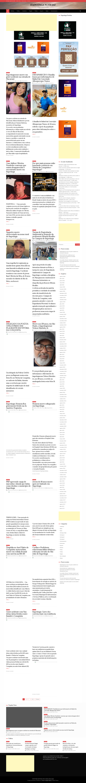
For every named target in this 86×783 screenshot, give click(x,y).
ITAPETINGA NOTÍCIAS (43, 5)
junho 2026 (62, 280)
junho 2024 (62, 331)
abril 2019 (62, 462)
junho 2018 (62, 483)
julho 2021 (62, 405)
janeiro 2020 (62, 443)
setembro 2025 (63, 299)
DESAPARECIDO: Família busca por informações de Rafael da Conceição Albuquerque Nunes (43, 78)
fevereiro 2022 (63, 390)
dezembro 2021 (63, 394)
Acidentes (24, 11)
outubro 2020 (63, 424)
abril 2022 (62, 386)
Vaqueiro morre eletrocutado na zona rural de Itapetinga (17, 234)
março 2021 (62, 413)
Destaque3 (62, 539)
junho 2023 (62, 356)
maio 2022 (62, 384)
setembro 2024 (63, 325)
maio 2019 (62, 459)
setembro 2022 (63, 375)
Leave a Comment (10, 155)
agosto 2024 (62, 327)
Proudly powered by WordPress (34, 780)
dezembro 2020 (63, 419)
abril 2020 (62, 436)
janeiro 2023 (62, 367)
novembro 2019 (63, 447)
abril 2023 (62, 360)
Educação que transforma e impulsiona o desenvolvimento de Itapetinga (14, 745)
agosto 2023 (62, 352)
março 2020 (62, 438)
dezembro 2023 (63, 343)
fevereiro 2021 (63, 415)
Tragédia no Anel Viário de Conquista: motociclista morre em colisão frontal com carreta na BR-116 (17, 550)
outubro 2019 (63, 449)
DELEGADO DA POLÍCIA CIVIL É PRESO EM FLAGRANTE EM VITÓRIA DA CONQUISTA (17, 327)
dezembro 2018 (63, 470)
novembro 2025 (63, 295)
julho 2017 (62, 506)
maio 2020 (62, 434)
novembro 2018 (63, 472)
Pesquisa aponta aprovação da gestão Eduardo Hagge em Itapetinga (52, 745)
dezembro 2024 (63, 318)
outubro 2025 (63, 297)
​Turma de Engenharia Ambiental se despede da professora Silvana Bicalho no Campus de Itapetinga (43, 235)
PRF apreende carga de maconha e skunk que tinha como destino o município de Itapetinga (18, 485)
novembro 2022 (63, 371)
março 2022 (62, 388)
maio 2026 (62, 282)
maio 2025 (62, 308)
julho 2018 (62, 481)
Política (18, 11)
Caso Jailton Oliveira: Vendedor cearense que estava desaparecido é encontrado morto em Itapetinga (16, 167)
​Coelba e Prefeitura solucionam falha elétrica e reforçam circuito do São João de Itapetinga (43, 550)
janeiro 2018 (62, 493)
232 (33, 699)
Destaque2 (62, 537)
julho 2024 (62, 329)
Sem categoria (63, 556)
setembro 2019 (63, 451)
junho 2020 (62, 432)
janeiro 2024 (62, 341)
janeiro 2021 (62, 417)
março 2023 (62, 362)
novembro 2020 (63, 422)
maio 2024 (62, 333)
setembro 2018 (63, 476)
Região (30, 11)
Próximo (37, 699)
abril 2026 (62, 284)
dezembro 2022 (63, 369)
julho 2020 (62, 430)
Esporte (41, 11)
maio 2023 (62, 358)
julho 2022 (62, 379)
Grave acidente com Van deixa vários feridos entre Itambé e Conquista (16, 614)
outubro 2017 (63, 500)
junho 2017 (62, 508)
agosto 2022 (62, 377)
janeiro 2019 (62, 468)
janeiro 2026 (62, 291)
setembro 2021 (63, 400)
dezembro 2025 (63, 293)
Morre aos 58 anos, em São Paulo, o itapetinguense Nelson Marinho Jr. (43, 326)
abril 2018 (62, 487)
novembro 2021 (63, 396)
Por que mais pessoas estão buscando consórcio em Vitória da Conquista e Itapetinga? (43, 166)
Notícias (12, 11)
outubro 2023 (63, 348)
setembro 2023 (63, 350)
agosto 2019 (62, 453)
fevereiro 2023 (63, 365)
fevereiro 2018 (63, 491)
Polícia (36, 11)
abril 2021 (62, 411)
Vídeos (61, 558)
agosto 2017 (62, 504)
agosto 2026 (62, 276)
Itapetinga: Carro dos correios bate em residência (44, 613)
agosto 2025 (62, 301)
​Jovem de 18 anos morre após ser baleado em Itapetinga (42, 484)
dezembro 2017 (63, 495)
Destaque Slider (63, 532)
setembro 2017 (63, 502)
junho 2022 (62, 381)
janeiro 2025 (62, 316)
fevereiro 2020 (63, 440)
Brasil (61, 530)
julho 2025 (62, 303)
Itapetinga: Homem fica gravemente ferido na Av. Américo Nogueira (16, 406)
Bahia (47, 11)
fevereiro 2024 (63, 339)
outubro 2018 (63, 474)
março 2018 (62, 489)
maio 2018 (62, 485)
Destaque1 (62, 535)
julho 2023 (62, 354)
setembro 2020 (63, 426)
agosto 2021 (62, 403)
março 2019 (62, 464)
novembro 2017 (63, 497)
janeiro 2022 (62, 392)
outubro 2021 (63, 398)
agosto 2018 (62, 478)
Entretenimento (54, 11)
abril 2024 (62, 335)
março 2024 (62, 337)
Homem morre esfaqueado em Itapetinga (43, 405)
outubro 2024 (63, 322)
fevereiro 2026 (63, 289)
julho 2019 (62, 455)
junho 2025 (62, 306)
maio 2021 (62, 409)
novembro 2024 (63, 320)
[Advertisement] (31, 22)
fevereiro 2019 (63, 466)
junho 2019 (62, 457)
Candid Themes (55, 780)
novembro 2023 (63, 346)
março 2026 (62, 287)
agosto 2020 (62, 428)
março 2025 (62, 312)
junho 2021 (62, 407)
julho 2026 (62, 278)
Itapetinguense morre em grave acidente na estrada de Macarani (18, 77)
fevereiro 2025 (63, 314)
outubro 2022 (63, 373)
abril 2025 (62, 310)
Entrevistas (62, 543)
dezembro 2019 (63, 445)
